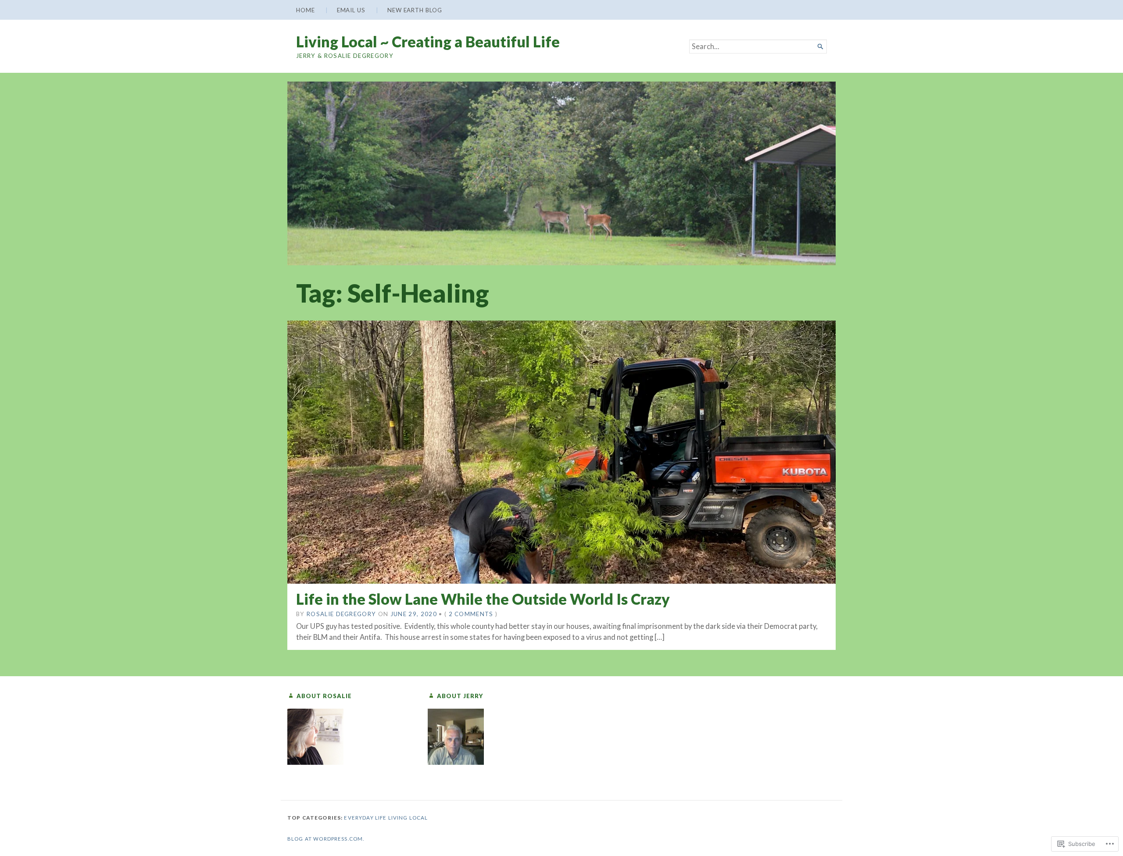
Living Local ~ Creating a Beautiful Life (428, 41)
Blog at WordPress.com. (325, 839)
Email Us (351, 10)
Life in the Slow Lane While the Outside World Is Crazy (483, 599)
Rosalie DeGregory (341, 613)
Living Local (408, 817)
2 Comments (471, 613)
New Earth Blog (414, 10)
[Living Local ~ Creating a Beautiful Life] (561, 173)
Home (305, 10)
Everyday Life (365, 817)
